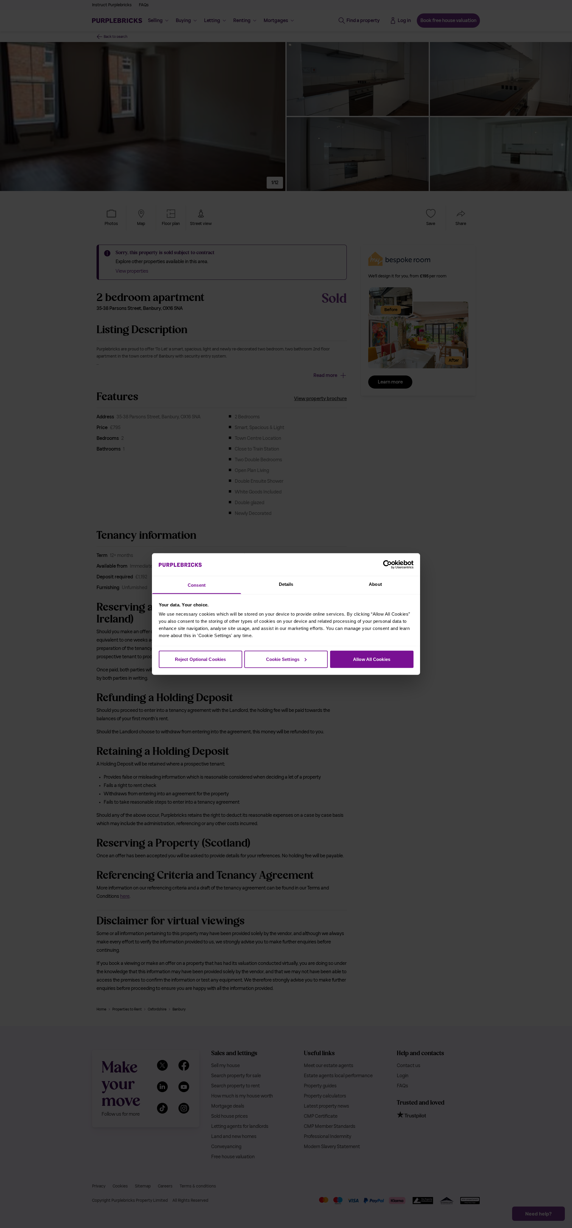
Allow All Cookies (371, 659)
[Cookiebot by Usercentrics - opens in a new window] (387, 564)
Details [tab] (286, 584)
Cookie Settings (283, 659)
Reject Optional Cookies (200, 659)
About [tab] (375, 584)
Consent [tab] (197, 585)
